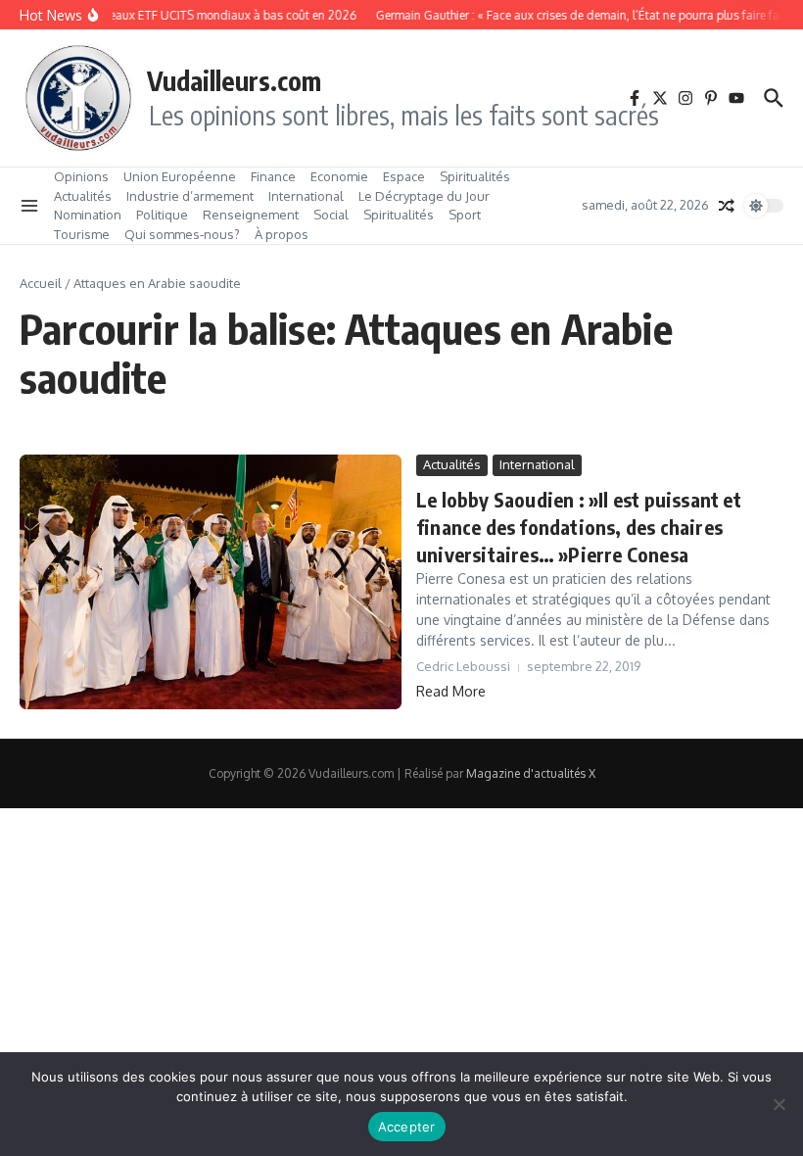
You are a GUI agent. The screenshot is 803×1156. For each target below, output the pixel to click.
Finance (273, 176)
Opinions (81, 176)
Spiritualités (475, 176)
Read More (451, 691)
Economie (339, 176)
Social (331, 214)
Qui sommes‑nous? (182, 234)
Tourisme (82, 234)
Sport (465, 214)
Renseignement (251, 214)
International (306, 196)
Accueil (41, 283)
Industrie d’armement (190, 196)
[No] (778, 1104)
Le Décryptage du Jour (424, 196)
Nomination (87, 214)
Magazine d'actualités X (530, 773)
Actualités (83, 196)
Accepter (407, 1126)
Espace (404, 176)
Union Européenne (179, 176)
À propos (281, 234)
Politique (162, 214)
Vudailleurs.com (234, 80)
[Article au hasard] (726, 206)
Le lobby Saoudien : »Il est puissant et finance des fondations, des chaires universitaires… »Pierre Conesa (578, 526)
